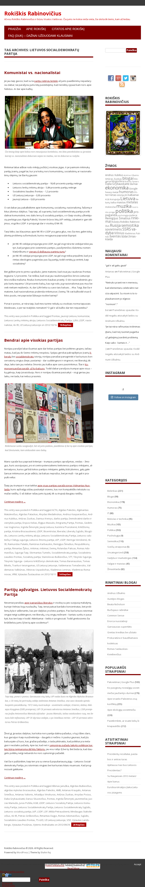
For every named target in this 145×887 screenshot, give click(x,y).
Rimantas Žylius (20, 548)
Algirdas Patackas (28, 514)
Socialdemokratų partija (64, 552)
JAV (126, 195)
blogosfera (118, 181)
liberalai (61, 531)
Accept (137, 864)
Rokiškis (116, 221)
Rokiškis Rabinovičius (32, 13)
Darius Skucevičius (36, 798)
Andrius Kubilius (114, 175)
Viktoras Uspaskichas (37, 569)
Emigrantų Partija (65, 522)
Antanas (109, 271)
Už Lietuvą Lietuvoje (30, 325)
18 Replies (65, 325)
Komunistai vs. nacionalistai (32, 72)
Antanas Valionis (24, 794)
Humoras (112, 507)
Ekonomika (113, 502)
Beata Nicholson (116, 604)
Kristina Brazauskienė (24, 531)
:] (105, 348)
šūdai (124, 236)
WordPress (22, 852)
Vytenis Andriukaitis (43, 824)
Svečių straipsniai (116, 546)
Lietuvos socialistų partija (17, 811)
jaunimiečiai (81, 798)
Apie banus (113, 781)
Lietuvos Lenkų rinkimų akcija (20, 320)
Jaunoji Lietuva (69, 316)
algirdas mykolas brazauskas (20, 790)
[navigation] (72, 880)
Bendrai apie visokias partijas (33, 340)
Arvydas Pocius (82, 794)
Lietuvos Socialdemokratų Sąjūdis (72, 807)
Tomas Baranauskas (70, 561)
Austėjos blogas (115, 598)
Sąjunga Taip (21, 552)
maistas (121, 202)
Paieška (34, 879)
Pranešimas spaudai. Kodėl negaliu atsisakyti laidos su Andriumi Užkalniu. (122, 315)
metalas (132, 202)
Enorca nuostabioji (117, 621)
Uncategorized (115, 552)
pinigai (112, 212)
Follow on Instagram (125, 397)
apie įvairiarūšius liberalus (38, 602)
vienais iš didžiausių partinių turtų (47, 251)
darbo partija (61, 518)
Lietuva (127, 198)
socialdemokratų (25, 356)
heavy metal (111, 192)
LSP (46, 811)
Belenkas (112, 490)
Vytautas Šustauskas (29, 574)
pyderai (133, 215)
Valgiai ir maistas (116, 563)
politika (124, 211)
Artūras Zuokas (26, 518)
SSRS (126, 229)
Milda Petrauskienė (59, 811)
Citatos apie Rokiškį (68, 29)
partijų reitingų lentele (46, 81)
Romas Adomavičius (69, 815)
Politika (35, 316)
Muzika (111, 524)
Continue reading (15, 501)
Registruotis (8, 885)
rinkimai (34, 548)
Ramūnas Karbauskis (40, 544)
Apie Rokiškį (36, 29)
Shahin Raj (46, 852)
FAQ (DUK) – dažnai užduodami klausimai (40, 35)
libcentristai (50, 531)
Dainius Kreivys (44, 518)
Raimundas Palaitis (18, 544)
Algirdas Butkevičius (80, 786)
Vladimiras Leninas (60, 569)
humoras (126, 191)
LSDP (81, 320)
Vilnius (119, 233)
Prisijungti (7, 883)
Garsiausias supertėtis (119, 626)
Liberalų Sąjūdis (75, 531)
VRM (14, 574)
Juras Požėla (25, 803)
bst (107, 310)
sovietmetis (113, 229)
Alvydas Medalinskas (50, 514)
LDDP (39, 531)
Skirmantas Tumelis (40, 552)
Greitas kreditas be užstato (122, 632)
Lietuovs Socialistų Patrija (59, 803)
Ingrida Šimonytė (30, 527)
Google (133, 188)
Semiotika (112, 541)
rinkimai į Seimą (48, 548)
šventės (115, 236)
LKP (57, 539)
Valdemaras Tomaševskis (72, 565)
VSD (69, 820)
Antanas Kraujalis (71, 790)
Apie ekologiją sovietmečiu (121, 709)
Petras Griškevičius (28, 815)
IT (108, 513)
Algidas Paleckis (67, 510)
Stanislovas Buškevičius (54, 556)
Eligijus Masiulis (46, 522)
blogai (128, 178)
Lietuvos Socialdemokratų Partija (54, 320)
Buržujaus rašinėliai (117, 610)
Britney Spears (131, 181)
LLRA (75, 320)
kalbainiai (133, 195)
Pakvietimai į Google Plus (120, 682)
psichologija (123, 215)
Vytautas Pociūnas (22, 824)
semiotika (130, 225)
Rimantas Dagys (48, 815)
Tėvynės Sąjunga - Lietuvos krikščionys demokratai (31, 561)
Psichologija (113, 535)
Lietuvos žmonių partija (41, 539)
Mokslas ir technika (117, 518)
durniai (134, 184)
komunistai (83, 316)
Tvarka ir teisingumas (23, 565)
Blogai (110, 496)
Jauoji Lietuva (47, 527)
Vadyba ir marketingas (119, 558)
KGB (35, 803)
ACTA (54, 510)
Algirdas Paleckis (46, 790)
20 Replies (79, 824)
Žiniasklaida (113, 569)
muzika (124, 206)
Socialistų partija (32, 556)
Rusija (115, 225)
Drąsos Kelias (29, 522)
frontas (56, 316)
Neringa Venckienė (77, 539)
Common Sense (115, 615)
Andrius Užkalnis (131, 175)
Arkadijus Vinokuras (45, 794)
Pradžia (14, 29)
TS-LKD (40, 820)
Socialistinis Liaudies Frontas (19, 820)
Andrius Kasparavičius (75, 514)
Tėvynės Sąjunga (82, 556)
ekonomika (117, 187)
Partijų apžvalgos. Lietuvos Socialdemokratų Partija (48, 592)
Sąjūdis (85, 815)
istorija (120, 195)
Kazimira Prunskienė (66, 527)
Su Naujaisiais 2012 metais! (121, 776)
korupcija (115, 199)
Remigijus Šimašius (63, 544)
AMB (58, 790)
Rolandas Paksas (66, 548)
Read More (73, 868)
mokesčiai (110, 206)
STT (70, 556)
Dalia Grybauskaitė (14, 798)
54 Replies (65, 574)
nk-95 (16, 325)
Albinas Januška (60, 786)
